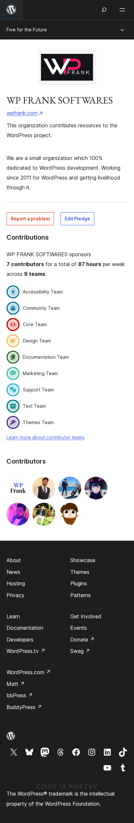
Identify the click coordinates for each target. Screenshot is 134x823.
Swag (80, 651)
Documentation (25, 628)
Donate (82, 639)
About (14, 560)
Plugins (78, 583)
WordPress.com (29, 672)
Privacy (15, 595)
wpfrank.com (22, 113)
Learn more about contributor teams (46, 437)
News (13, 572)
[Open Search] (104, 10)
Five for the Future (27, 29)
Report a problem (30, 218)
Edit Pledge (77, 218)
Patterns (80, 595)
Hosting (16, 583)
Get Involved (85, 616)
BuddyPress (24, 707)
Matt (16, 684)
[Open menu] (123, 10)
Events (78, 628)
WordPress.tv (26, 651)
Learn (13, 616)
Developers (20, 639)
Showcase (82, 560)
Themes (79, 572)
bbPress (20, 695)
